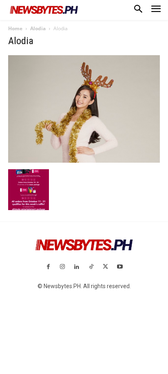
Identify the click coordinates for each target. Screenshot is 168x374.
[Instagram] (62, 267)
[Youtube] (120, 267)
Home (15, 28)
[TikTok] (91, 267)
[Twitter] (105, 267)
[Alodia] (84, 160)
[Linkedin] (77, 267)
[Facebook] (48, 267)
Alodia (38, 28)
